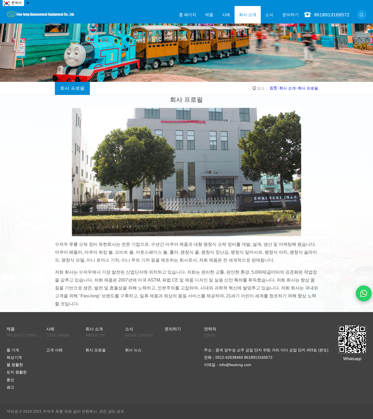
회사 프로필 (72, 88)
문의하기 (290, 14)
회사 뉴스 (133, 350)
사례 (226, 14)
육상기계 (14, 357)
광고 (10, 387)
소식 (269, 14)
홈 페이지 (187, 14)
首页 (273, 88)
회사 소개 (247, 14)
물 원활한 (15, 365)
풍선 (10, 380)
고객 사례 (54, 350)
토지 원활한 (17, 372)
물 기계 (13, 350)
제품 (209, 14)
